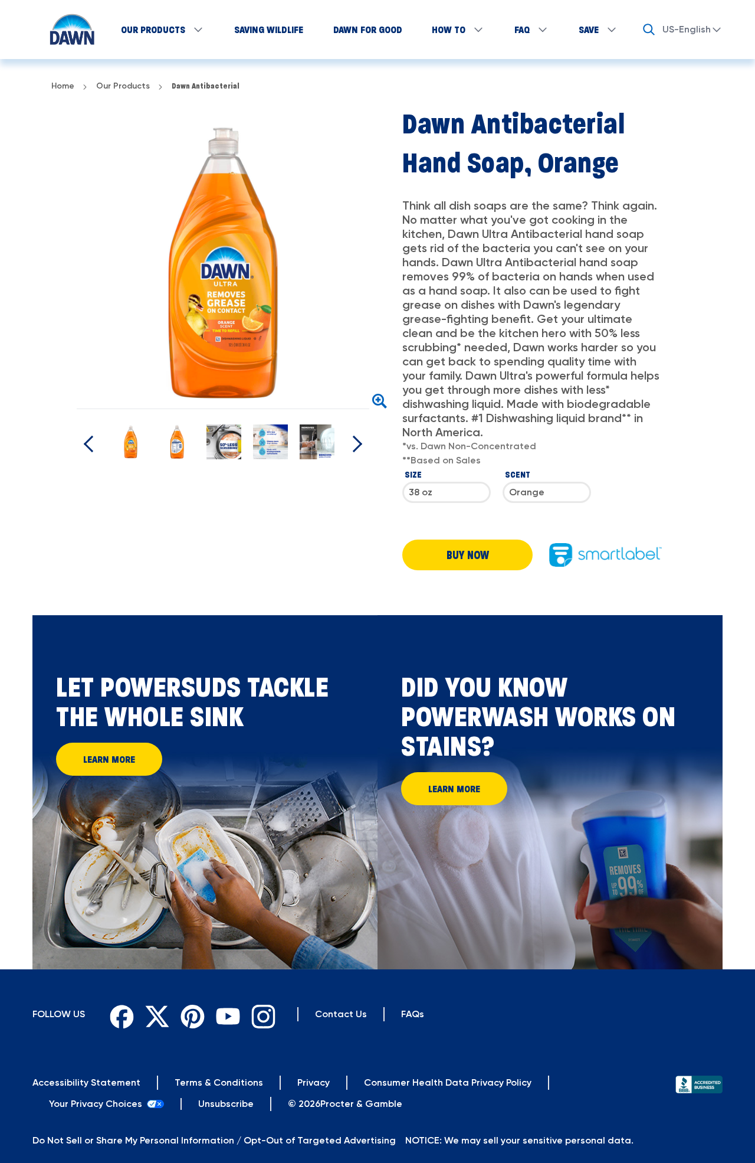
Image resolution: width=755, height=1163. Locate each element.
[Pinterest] (189, 1014)
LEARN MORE (454, 788)
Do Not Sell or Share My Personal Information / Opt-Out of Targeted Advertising (214, 1140)
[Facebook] (119, 1014)
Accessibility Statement (86, 1082)
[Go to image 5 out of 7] (317, 441)
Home (62, 86)
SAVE (589, 29)
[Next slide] (92, 444)
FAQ (522, 29)
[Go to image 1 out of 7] (130, 441)
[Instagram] (260, 1014)
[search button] (649, 29)
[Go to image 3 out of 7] (223, 441)
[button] (467, 555)
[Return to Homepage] (66, 29)
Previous (68, 262)
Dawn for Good (367, 29)
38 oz (420, 492)
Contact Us (341, 1014)
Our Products (123, 86)
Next (378, 262)
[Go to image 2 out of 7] (177, 441)
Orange (526, 492)
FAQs (412, 1014)
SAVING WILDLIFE (268, 29)
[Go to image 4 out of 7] (270, 441)
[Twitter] (154, 1014)
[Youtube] (225, 1014)
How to (448, 29)
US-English (686, 29)
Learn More (109, 759)
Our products (153, 29)
